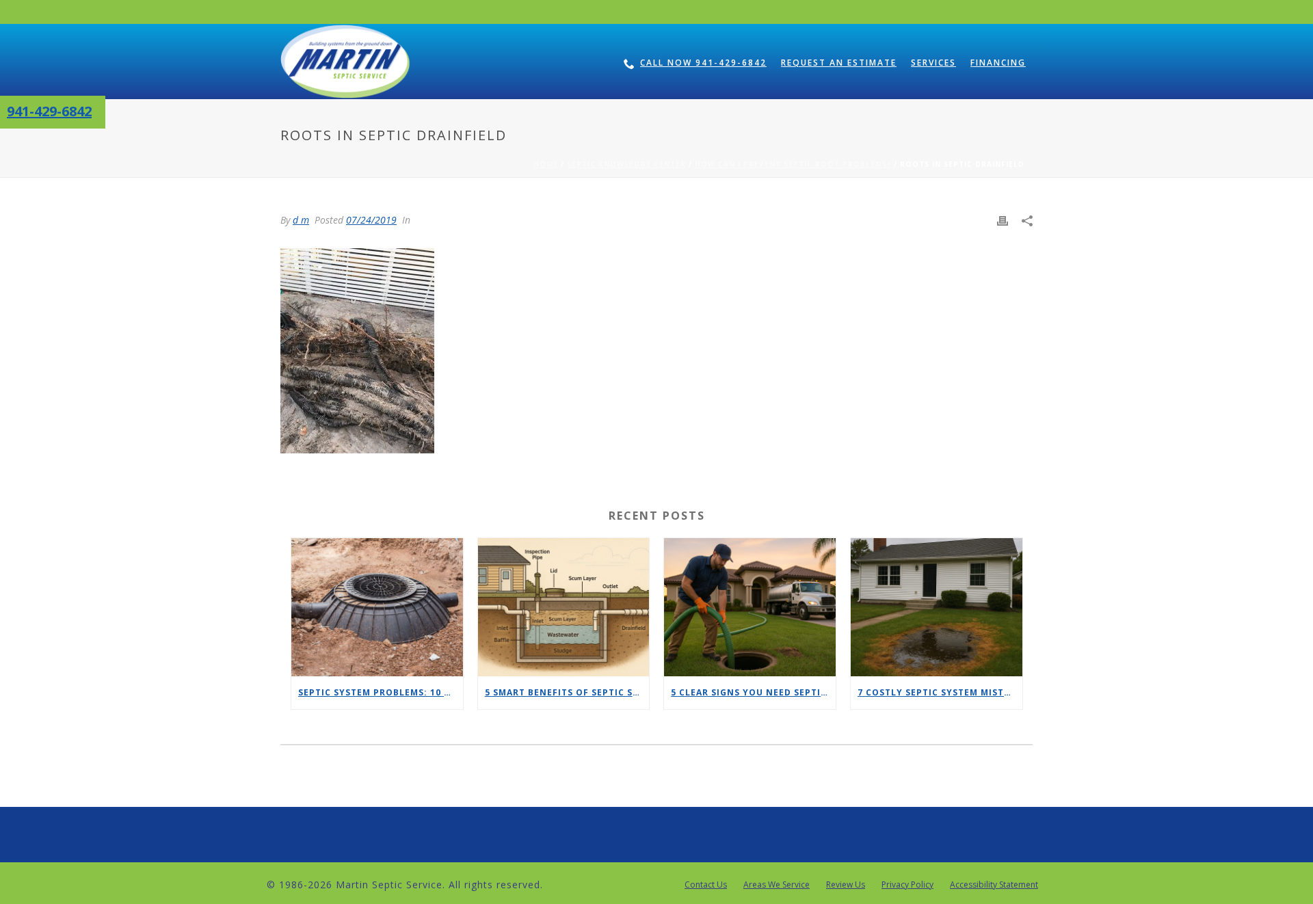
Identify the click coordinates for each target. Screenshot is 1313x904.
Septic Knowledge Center (626, 164)
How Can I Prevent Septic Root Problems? (793, 164)
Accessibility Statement (994, 884)
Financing (998, 62)
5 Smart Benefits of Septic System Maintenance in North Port (567, 692)
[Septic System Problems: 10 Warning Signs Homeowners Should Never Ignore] (377, 607)
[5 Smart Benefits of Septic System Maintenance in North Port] (564, 607)
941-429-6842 (49, 111)
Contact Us (706, 884)
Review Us (845, 884)
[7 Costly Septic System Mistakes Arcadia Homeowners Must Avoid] (936, 607)
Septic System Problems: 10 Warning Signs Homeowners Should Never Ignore (380, 692)
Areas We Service (776, 884)
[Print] (1002, 220)
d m (301, 219)
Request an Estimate (839, 62)
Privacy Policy (907, 884)
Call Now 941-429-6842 (703, 62)
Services (933, 62)
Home (545, 164)
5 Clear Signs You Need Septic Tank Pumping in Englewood (753, 692)
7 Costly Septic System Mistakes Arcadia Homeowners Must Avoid (940, 692)
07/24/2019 (371, 219)
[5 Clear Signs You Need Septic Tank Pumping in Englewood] (750, 607)
